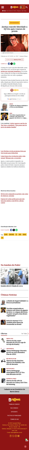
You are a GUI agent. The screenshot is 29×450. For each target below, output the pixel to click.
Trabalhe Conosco (14, 404)
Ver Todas (24, 333)
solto (20, 234)
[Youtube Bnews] (18, 436)
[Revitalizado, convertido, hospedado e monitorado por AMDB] (26, 440)
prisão (5, 234)
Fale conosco (14, 408)
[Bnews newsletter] (14, 59)
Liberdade (11, 234)
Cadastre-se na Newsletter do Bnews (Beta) (14, 390)
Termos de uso (14, 419)
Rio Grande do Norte (11, 10)
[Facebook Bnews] (10, 436)
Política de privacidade (14, 415)
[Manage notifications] (25, 446)
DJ (16, 234)
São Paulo (23, 10)
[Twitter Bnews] (13, 436)
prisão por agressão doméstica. (11, 71)
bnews (24, 234)
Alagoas (19, 10)
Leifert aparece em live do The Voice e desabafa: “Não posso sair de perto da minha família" (14, 125)
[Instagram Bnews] (16, 436)
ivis (2, 237)
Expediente (14, 412)
